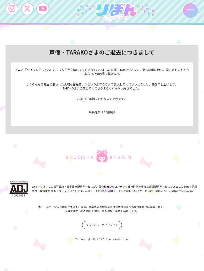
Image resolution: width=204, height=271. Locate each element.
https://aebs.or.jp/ (182, 191)
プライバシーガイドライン (102, 225)
